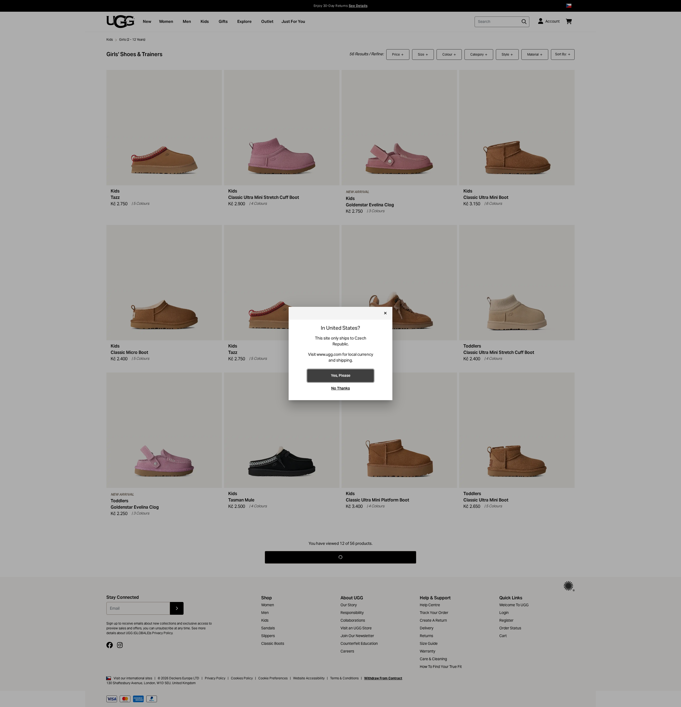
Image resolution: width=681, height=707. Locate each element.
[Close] (385, 313)
